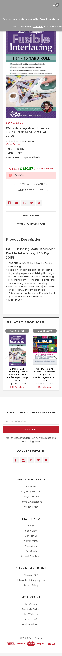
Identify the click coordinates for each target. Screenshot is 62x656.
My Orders (31, 604)
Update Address (31, 624)
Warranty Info (31, 541)
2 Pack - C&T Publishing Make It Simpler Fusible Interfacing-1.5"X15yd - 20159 (17, 374)
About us (31, 486)
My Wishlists (31, 614)
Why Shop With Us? (31, 491)
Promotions (31, 546)
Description (31, 215)
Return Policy (31, 585)
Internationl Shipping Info (31, 580)
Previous (6, 359)
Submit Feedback (31, 556)
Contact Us (31, 535)
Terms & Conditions (31, 501)
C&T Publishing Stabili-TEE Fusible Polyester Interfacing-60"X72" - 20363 (45, 374)
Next (55, 359)
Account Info (31, 619)
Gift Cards (31, 551)
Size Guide (31, 530)
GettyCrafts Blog (31, 496)
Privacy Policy (31, 506)
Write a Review (13, 144)
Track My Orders (31, 609)
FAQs (31, 525)
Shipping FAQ (31, 575)
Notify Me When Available (31, 184)
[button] (57, 5)
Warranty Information (31, 224)
